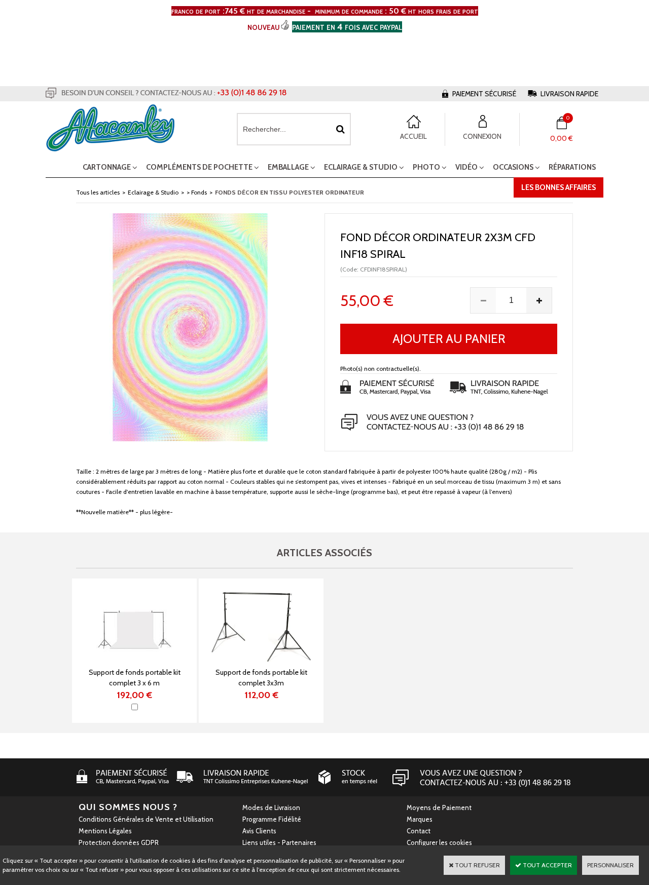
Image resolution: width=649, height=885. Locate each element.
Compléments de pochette (199, 167)
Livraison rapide (569, 93)
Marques (419, 819)
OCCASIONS (513, 167)
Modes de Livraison (271, 807)
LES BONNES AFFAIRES (558, 187)
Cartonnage (107, 167)
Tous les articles (98, 192)
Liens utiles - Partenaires (279, 842)
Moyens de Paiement (439, 807)
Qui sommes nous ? (128, 807)
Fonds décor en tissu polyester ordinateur (289, 192)
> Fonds (197, 192)
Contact (418, 831)
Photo (426, 167)
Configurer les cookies (439, 842)
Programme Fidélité (271, 819)
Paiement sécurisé (484, 93)
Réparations (572, 167)
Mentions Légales (105, 831)
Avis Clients (259, 831)
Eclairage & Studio (361, 167)
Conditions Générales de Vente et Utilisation (146, 819)
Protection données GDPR (119, 842)
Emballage (288, 167)
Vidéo (466, 167)
